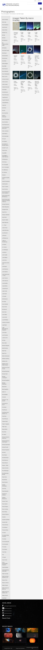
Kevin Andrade (5, 304)
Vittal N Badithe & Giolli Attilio (5, 570)
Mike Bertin (4, 386)
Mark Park (4, 350)
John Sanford (5, 271)
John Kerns (4, 260)
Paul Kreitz (4, 416)
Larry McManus (5, 319)
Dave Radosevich (5, 124)
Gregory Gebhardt (5, 214)
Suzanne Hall (4, 522)
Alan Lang (4, 22)
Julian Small (4, 291)
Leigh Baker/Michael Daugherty (5, 328)
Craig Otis (4, 105)
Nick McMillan (5, 394)
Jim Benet (4, 244)
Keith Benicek (5, 298)
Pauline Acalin (5, 421)
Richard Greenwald (6, 444)
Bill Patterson (4, 40)
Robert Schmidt (5, 468)
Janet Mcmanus (5, 230)
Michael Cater (5, 373)
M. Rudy (3, 340)
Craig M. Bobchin (5, 100)
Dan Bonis (4, 107)
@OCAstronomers (8, 608)
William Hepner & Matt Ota (5, 588)
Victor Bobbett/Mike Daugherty (5, 563)
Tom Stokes (4, 549)
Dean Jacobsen (5, 131)
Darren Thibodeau (5, 119)
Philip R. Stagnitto (5, 424)
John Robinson (5, 269)
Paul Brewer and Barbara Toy (5, 413)
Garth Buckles (5, 183)
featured (3, 175)
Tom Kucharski (5, 544)
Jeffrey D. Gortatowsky (4, 241)
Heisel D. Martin (5, 219)
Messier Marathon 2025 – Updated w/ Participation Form (13, 624)
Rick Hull (3, 452)
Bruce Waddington (5, 74)
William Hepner (5, 585)
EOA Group (4, 161)
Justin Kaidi (4, 293)
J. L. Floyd (4, 225)
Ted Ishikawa (4, 527)
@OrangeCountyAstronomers (10, 606)
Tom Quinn (4, 546)
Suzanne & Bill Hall (5, 519)
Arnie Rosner (4, 27)
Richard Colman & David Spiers (5, 441)
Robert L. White (5, 465)
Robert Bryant (5, 462)
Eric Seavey (4, 172)
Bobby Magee (5, 63)
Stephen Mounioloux (4, 498)
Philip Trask (4, 426)
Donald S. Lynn (5, 147)
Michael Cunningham (4, 377)
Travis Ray (4, 552)
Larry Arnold (4, 317)
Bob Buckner (4, 58)
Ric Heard (4, 434)
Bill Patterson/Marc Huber (5, 44)
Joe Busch (4, 252)
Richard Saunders (5, 449)
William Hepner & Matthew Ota (5, 592)
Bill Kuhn (3, 37)
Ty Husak (4, 557)
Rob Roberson (5, 460)
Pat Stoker (4, 407)
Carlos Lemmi (5, 81)
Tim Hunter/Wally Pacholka (5, 536)
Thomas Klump (5, 530)
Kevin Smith (4, 306)
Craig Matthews (5, 102)
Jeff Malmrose (5, 238)
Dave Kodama (5, 122)
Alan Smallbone (5, 24)
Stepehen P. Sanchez (4, 494)
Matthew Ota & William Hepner (5, 364)
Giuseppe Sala (5, 209)
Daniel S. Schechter (4, 116)
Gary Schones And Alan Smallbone (5, 192)
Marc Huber (4, 342)
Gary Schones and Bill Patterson (5, 196)
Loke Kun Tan (4, 337)
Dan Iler (3, 110)
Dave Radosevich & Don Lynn (5, 128)
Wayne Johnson (5, 582)
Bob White (4, 60)
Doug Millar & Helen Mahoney (5, 156)
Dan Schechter (5, 113)
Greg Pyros (4, 212)
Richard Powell (5, 447)
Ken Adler (4, 301)
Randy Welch (4, 429)
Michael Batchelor (5, 371)
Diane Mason (4, 133)
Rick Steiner (4, 455)
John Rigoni (4, 266)
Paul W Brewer (5, 418)
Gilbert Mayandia (5, 206)
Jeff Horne (4, 235)
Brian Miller (4, 66)
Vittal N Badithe (5, 567)
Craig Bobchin (5, 97)
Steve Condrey (5, 509)
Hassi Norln (4, 217)
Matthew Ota (4, 361)
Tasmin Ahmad (5, 524)
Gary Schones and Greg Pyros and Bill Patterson (6, 200)
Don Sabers (4, 141)
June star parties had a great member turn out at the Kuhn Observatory (16, 623)
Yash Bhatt (4, 598)
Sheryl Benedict (5, 491)
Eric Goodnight (5, 164)
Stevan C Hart (5, 501)
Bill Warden (4, 47)
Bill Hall (3, 35)
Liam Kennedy (5, 335)
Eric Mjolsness (5, 169)
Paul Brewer (4, 409)
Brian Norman (5, 68)
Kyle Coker (4, 312)
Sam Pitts (4, 488)
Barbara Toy (4, 32)
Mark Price (4, 353)
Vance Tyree (4, 559)
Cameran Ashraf (5, 79)
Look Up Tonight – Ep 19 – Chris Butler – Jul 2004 (12, 619)
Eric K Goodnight (5, 167)
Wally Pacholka (5, 573)
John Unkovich (5, 280)
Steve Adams (5, 503)
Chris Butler (4, 89)
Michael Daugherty (5, 380)
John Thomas (5, 278)
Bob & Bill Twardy (5, 50)
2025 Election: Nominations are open (9, 622)
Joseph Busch (5, 288)
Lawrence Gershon (6, 322)
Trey (3, 554)
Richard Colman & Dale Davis (5, 438)
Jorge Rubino (4, 285)
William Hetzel (5, 595)
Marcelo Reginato (5, 345)
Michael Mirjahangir (4, 383)
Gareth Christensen (6, 181)
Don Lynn (4, 138)
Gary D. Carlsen (5, 186)
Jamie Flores (4, 227)
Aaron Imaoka (5, 19)
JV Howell (4, 296)
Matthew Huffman (5, 358)
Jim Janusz (4, 247)
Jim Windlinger (5, 249)
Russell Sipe (4, 479)
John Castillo (4, 254)
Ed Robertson (5, 159)
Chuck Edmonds (5, 94)
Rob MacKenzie (5, 457)
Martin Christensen (5, 356)
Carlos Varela (4, 84)
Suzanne (4, 517)
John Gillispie (4, 257)
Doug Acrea (4, 150)
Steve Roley (4, 511)
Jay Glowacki (5, 232)
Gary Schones (5, 189)
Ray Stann (4, 431)
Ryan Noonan (5, 482)
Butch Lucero (4, 76)
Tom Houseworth (5, 541)
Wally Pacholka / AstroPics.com (5, 577)
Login (35, 0)
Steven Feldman (5, 514)
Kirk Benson (4, 309)
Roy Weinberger (5, 470)
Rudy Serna (4, 477)
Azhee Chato (4, 29)
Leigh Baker (4, 325)
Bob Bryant (4, 53)
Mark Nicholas (5, 348)
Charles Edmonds (5, 87)
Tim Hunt (4, 532)
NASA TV (4, 391)
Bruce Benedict (5, 71)
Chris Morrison (5, 92)
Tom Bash (4, 539)
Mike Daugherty (5, 389)
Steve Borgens (5, 506)
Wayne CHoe (4, 580)
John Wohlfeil (4, 283)
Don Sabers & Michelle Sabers (5, 145)
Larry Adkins (4, 314)
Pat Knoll (4, 397)
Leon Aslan (4, 332)
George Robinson (5, 204)
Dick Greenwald (5, 136)
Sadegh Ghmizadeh (4, 485)
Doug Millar (4, 153)
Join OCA (39, 0)
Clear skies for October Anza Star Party (10, 621)
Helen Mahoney (5, 222)
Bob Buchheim (5, 55)
